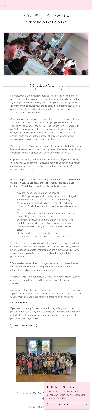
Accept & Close (67, 404)
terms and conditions (62, 296)
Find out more (23, 325)
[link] (46, 16)
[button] (5, 5)
